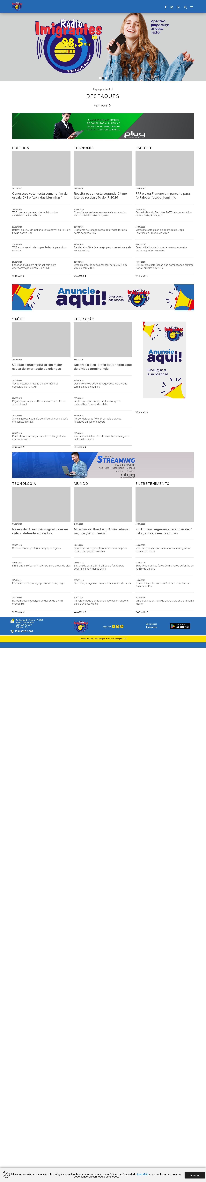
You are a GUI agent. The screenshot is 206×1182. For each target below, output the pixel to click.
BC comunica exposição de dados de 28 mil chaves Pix (37, 602)
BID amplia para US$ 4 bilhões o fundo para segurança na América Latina (99, 567)
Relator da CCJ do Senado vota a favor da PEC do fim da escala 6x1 (41, 231)
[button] (100, 78)
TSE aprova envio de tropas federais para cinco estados (39, 249)
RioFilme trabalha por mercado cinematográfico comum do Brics (163, 550)
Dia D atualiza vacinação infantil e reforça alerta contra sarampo (38, 438)
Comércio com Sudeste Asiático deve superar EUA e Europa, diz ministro (100, 550)
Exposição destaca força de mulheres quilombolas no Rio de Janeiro (165, 567)
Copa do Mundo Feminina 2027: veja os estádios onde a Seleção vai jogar (164, 214)
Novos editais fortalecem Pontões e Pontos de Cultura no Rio (163, 585)
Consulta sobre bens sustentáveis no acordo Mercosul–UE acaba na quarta (100, 214)
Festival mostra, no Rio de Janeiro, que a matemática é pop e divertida (97, 403)
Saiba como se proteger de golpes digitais (36, 548)
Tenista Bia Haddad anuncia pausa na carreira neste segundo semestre (161, 249)
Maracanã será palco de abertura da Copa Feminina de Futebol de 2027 (160, 231)
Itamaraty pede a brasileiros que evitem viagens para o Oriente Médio (101, 602)
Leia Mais (142, 1174)
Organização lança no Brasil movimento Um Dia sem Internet (39, 403)
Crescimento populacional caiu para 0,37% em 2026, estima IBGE (100, 266)
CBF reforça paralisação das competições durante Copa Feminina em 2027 (165, 266)
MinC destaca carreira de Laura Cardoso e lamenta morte (165, 602)
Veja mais (101, 105)
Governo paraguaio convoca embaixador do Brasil (102, 583)
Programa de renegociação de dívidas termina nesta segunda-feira (100, 231)
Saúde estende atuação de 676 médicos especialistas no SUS (35, 385)
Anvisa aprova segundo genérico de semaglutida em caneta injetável (40, 420)
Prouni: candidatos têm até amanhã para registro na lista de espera (101, 438)
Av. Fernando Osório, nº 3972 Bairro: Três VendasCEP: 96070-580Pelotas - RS (29, 623)
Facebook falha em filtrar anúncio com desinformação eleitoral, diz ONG (34, 266)
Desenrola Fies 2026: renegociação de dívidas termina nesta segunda (100, 385)
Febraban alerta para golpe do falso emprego (38, 583)
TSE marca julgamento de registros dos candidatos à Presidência (35, 214)
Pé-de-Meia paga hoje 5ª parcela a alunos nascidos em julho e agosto (97, 420)
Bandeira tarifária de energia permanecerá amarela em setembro (102, 249)
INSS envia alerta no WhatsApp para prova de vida (41, 565)
